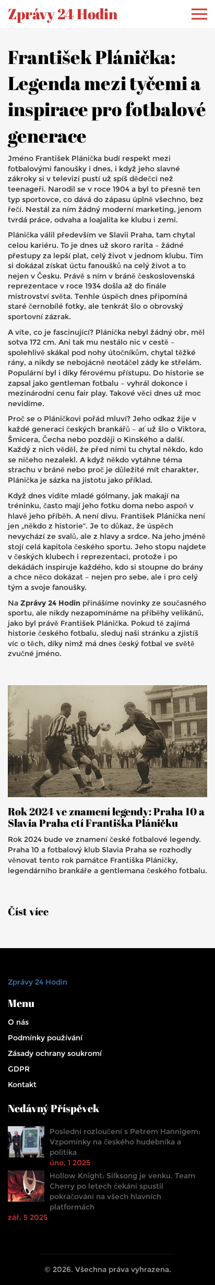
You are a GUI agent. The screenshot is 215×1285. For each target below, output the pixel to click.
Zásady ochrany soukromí (55, 1053)
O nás (18, 1022)
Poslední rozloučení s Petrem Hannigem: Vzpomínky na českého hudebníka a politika (125, 1142)
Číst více (28, 911)
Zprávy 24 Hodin (62, 14)
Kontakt (22, 1084)
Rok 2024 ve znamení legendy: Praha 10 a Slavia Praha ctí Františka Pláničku (106, 817)
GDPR (19, 1069)
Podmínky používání (45, 1037)
